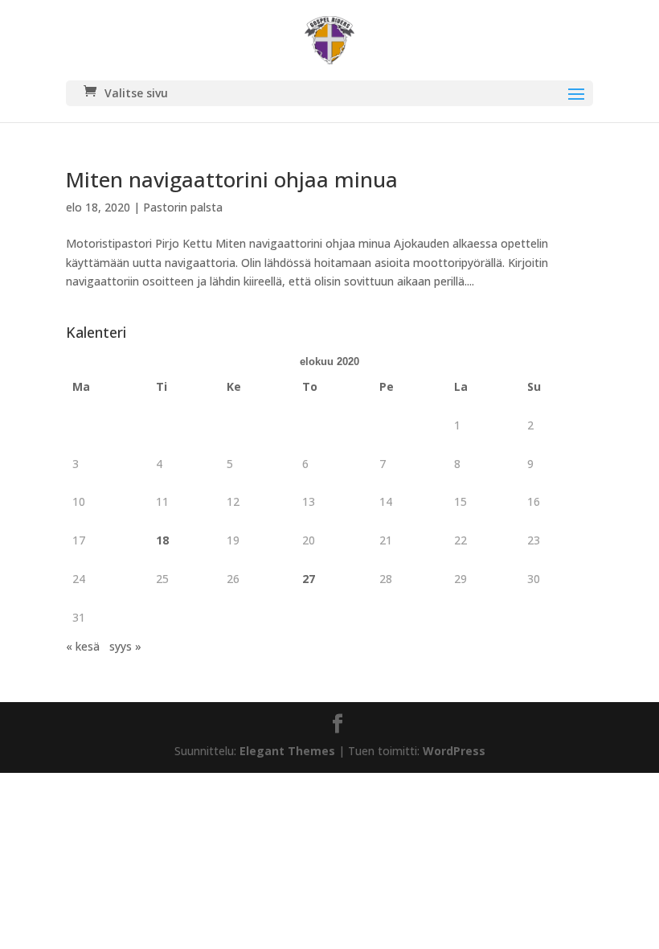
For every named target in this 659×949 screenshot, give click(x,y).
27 (308, 578)
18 (162, 540)
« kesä (83, 646)
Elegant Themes (287, 750)
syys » (125, 646)
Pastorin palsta (183, 207)
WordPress (454, 750)
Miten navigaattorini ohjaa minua (232, 179)
